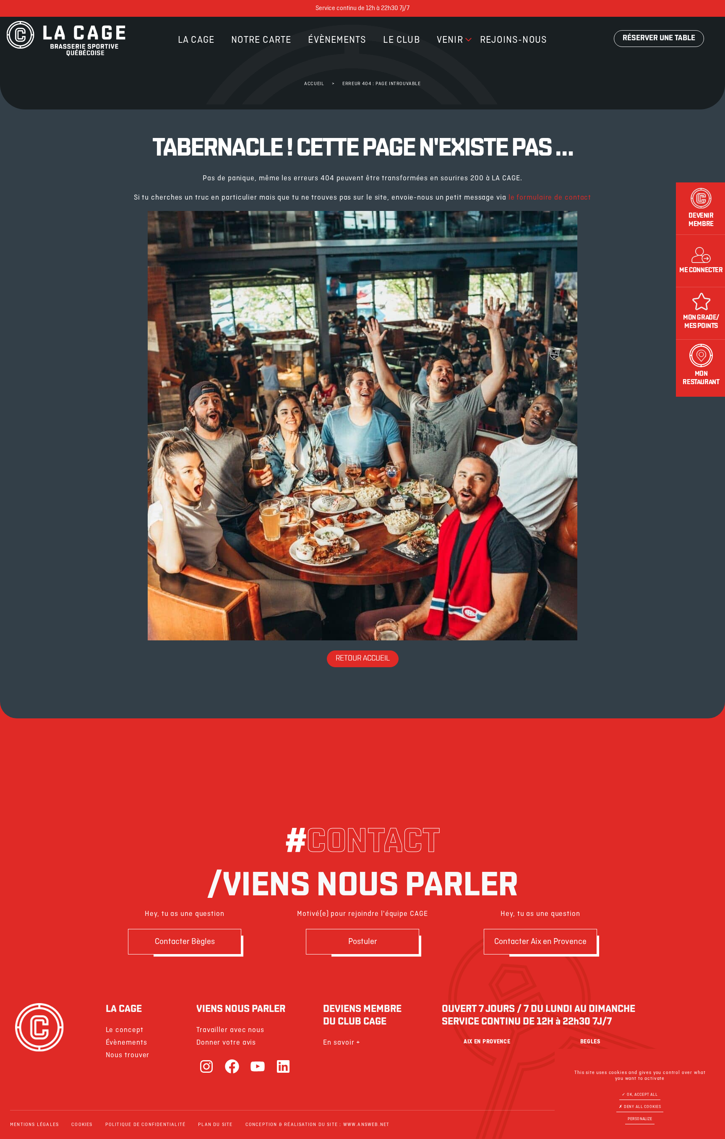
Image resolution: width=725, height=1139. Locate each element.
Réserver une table (659, 38)
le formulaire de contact (550, 197)
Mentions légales (34, 1125)
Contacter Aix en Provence (540, 941)
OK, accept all (642, 1094)
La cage (196, 40)
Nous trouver (128, 1055)
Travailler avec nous (230, 1030)
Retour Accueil (363, 659)
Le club (401, 40)
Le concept (124, 1030)
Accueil (314, 84)
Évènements (337, 40)
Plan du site (215, 1125)
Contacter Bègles (185, 941)
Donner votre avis (226, 1042)
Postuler (362, 941)
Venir (450, 40)
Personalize (640, 1119)
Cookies (81, 1125)
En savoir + (341, 1042)
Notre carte (261, 40)
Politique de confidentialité (145, 1125)
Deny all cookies (642, 1107)
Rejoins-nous (513, 40)
